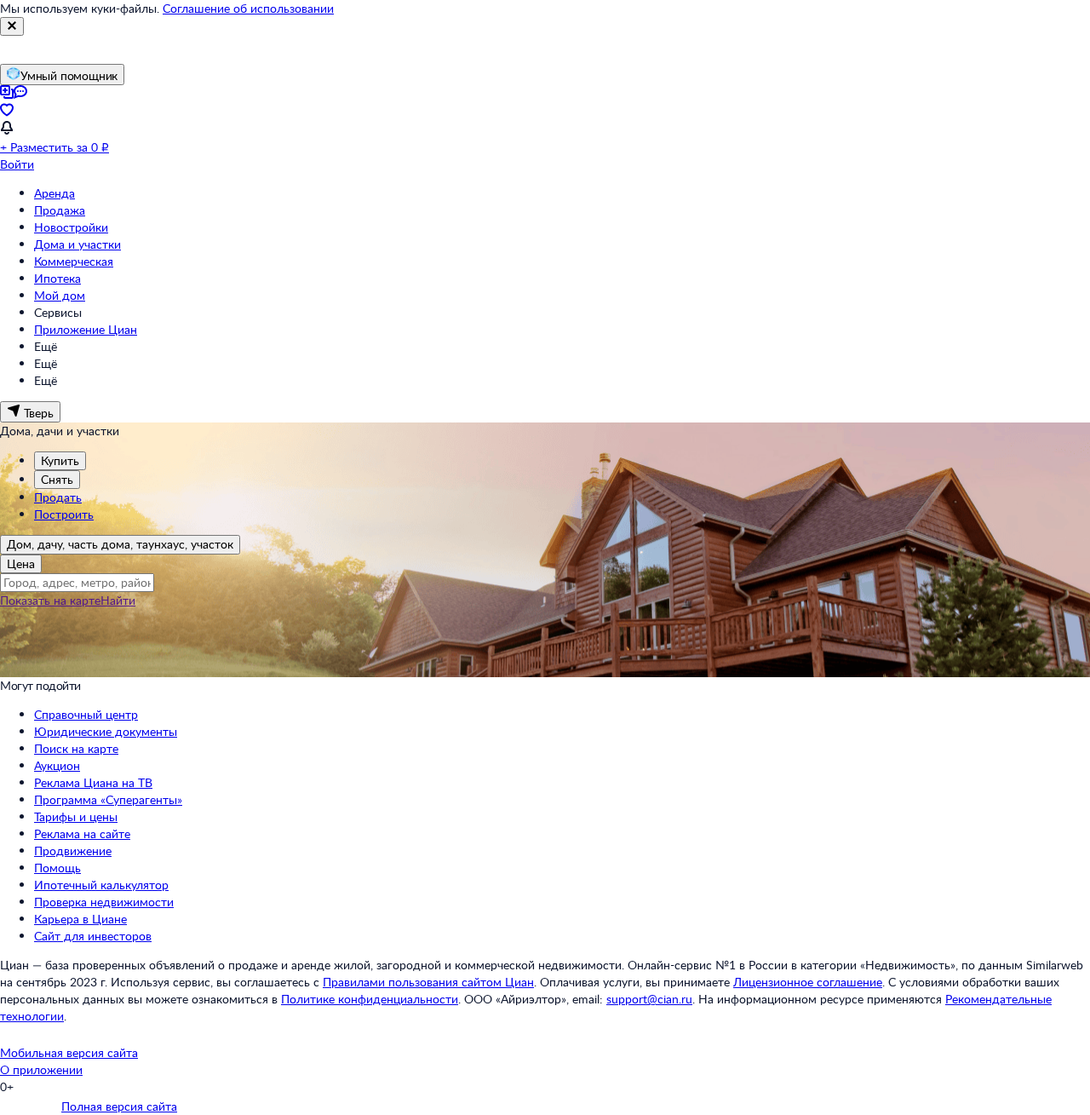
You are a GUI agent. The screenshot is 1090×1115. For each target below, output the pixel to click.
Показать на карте (50, 600)
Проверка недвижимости (104, 902)
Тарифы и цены (76, 816)
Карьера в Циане (80, 919)
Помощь (57, 867)
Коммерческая (73, 261)
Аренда (54, 193)
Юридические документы (105, 731)
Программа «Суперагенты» (108, 799)
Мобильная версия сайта (69, 1052)
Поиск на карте (76, 748)
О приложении (41, 1069)
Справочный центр (86, 714)
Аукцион (57, 765)
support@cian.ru (649, 999)
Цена (21, 563)
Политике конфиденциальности (369, 999)
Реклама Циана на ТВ (93, 782)
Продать (58, 497)
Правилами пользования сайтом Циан (428, 982)
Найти (117, 600)
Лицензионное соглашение (807, 982)
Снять (57, 479)
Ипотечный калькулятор (101, 884)
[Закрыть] (12, 26)
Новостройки (71, 227)
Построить (64, 514)
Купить (60, 460)
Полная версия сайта (119, 1106)
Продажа (59, 210)
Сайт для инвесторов (93, 936)
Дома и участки (77, 244)
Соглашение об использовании (248, 8)
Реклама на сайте (82, 833)
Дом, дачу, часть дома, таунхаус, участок (120, 544)
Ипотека (57, 278)
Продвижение (73, 850)
